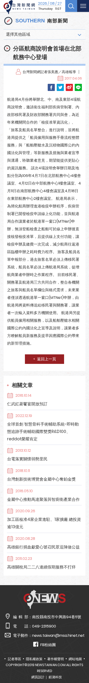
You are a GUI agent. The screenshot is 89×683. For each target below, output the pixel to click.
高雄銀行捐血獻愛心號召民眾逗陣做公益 (43, 547)
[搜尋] (71, 6)
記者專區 (14, 659)
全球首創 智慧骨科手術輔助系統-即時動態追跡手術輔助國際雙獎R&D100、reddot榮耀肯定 (43, 431)
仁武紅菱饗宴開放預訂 (27, 404)
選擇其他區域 (18, 34)
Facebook (51, 87)
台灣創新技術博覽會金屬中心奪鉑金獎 (41, 479)
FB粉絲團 (48, 645)
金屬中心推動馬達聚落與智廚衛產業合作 (43, 499)
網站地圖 (75, 659)
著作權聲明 (55, 659)
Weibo (69, 87)
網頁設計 (38, 677)
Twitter (60, 87)
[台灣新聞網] (19, 7)
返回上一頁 (46, 359)
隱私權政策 (34, 659)
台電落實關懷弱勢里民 (27, 459)
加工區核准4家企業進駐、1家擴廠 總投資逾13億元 (44, 523)
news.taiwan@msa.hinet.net (58, 635)
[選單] (83, 6)
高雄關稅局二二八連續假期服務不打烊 (41, 567)
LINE (78, 87)
